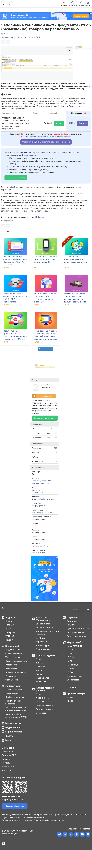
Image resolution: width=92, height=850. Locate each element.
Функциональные (13, 653)
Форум (9, 736)
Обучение (72, 617)
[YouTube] (82, 834)
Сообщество (11, 680)
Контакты (6, 770)
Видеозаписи (13, 727)
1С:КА (69, 653)
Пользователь (37, 492)
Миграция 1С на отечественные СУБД (16, 715)
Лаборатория (13, 686)
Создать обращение (14, 806)
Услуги (39, 670)
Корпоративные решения (45, 689)
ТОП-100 (9, 636)
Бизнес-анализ (43, 624)
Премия (9, 640)
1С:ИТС (39, 663)
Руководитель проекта (78, 628)
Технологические (44, 709)
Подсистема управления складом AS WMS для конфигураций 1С (46, 259)
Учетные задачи (13, 657)
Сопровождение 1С (47, 655)
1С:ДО (70, 672)
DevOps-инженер (75, 632)
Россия (35, 526)
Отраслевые (42, 701)
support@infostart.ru (12, 799)
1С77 (69, 683)
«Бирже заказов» (29, 155)
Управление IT (43, 641)
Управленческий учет (40, 546)
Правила (6, 759)
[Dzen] (76, 834)
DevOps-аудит (12, 693)
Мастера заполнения (40, 483)
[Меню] (3, 3)
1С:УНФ (70, 657)
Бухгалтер (36, 490)
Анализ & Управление (43, 619)
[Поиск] (9, 3)
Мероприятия (13, 723)
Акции (39, 659)
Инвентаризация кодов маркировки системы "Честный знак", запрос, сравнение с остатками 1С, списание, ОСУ (46, 336)
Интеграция (11, 676)
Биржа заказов (14, 731)
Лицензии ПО (42, 698)
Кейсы (39, 674)
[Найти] (88, 609)
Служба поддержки (15, 777)
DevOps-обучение (14, 689)
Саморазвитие (43, 649)
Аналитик (71, 625)
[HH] (71, 834)
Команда (40, 638)
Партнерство (42, 678)
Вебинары (41, 681)
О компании (8, 747)
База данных (11, 668)
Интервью (10, 632)
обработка (8, 220)
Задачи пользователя (16, 661)
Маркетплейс (74, 642)
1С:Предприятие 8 (39, 506)
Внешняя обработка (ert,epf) (43, 499)
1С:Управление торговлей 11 (43, 512)
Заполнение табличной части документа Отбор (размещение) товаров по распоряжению (46, 27)
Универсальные (74, 676)
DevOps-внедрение (14, 697)
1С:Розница (72, 665)
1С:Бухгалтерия (74, 646)
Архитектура (42, 645)
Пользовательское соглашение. (17, 820)
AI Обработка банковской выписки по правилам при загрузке (75, 259)
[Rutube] (88, 834)
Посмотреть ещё (45, 349)
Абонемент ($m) (38, 553)
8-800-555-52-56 (11, 796)
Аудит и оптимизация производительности (15, 709)
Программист (73, 621)
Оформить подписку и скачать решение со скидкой (46, 142)
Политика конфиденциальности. (49, 820)
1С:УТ (69, 661)
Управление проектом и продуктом (47, 632)
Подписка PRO (12, 649)
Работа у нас (8, 766)
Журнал (10, 617)
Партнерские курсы (76, 636)
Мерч (8, 740)
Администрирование (15, 672)
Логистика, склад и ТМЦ (42, 481)
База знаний (12, 646)
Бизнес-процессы (44, 627)
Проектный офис (76, 693)
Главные (9, 625)
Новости (9, 621)
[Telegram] (59, 834)
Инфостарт (40, 217)
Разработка (11, 665)
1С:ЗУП (70, 668)
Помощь (6, 763)
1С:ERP (70, 649)
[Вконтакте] (65, 834)
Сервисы (40, 666)
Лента (8, 628)
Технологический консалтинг (13, 702)
